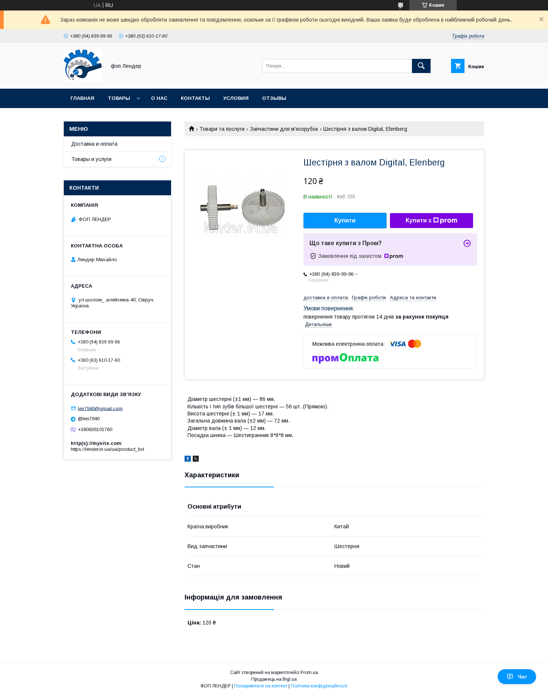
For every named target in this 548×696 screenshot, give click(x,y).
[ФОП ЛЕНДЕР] (83, 79)
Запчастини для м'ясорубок (284, 129)
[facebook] (188, 460)
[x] (196, 460)
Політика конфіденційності (319, 686)
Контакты (195, 98)
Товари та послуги (222, 129)
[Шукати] (421, 66)
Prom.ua (309, 672)
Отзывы (274, 98)
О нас (159, 98)
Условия (236, 98)
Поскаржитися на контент (260, 686)
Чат (522, 677)
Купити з (418, 220)
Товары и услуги (91, 159)
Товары (119, 98)
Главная (82, 98)
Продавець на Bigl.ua (274, 679)
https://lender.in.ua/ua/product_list (107, 449)
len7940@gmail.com (100, 408)
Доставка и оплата (94, 144)
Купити (345, 220)
